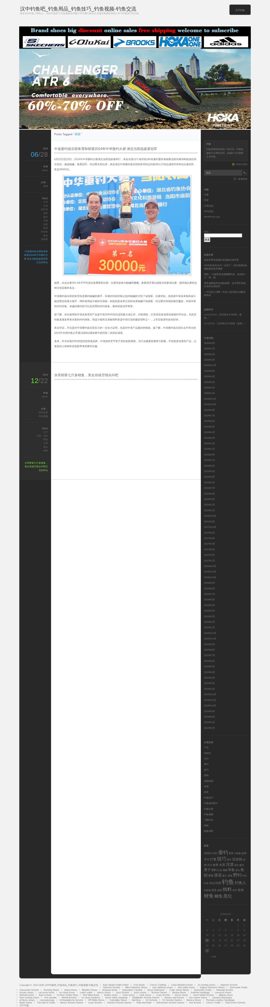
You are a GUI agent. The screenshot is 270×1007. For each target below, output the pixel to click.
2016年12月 (210, 566)
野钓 (237, 875)
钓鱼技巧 (208, 797)
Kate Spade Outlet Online (116, 985)
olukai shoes (70, 990)
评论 (208, 211)
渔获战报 (43, 412)
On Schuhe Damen (172, 1000)
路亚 (206, 792)
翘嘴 (225, 870)
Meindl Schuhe (69, 997)
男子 (207, 870)
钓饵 (218, 883)
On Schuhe (151, 1000)
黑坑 (227, 896)
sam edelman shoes (162, 987)
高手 (234, 890)
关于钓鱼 (240, 10)
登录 (206, 200)
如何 (244, 853)
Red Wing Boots (91, 995)
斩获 (45, 228)
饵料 (206, 825)
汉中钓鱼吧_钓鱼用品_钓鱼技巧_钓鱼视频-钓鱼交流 (78, 9)
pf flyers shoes (27, 1000)
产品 (206, 747)
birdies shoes (111, 995)
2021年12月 (210, 516)
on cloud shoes (67, 992)
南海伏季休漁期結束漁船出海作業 (221, 260)
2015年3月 (209, 677)
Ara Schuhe (195, 1002)
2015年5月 (209, 666)
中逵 (45, 205)
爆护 (241, 865)
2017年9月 (209, 532)
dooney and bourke (174, 997)
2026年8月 (209, 343)
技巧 (206, 770)
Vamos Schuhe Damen (71, 1002)
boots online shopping (116, 997)
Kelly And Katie (143, 1002)
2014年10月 (210, 705)
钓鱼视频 (43, 416)
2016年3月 (209, 616)
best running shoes (29, 997)
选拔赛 (44, 239)
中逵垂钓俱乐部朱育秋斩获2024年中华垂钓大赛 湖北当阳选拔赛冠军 (105, 149)
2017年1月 (209, 560)
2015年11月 (210, 638)
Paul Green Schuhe (235, 1002)
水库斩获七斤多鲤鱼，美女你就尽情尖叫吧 (86, 375)
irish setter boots (186, 987)
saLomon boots (46, 992)
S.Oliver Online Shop (67, 995)
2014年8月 (209, 716)
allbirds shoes (226, 995)
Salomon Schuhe (229, 985)
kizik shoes (145, 995)
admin (45, 170)
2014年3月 (209, 722)
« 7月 (213, 956)
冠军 (45, 213)
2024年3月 (209, 438)
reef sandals (50, 997)
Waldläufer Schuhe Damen (145, 997)
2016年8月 (209, 588)
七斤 (45, 432)
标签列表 (242, 179)
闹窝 (219, 890)
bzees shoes (181, 995)
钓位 (244, 875)
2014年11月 (210, 700)
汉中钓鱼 (24, 1005)
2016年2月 (209, 622)
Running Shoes (51, 990)
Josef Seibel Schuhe (203, 995)
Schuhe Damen (159, 992)
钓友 (206, 883)
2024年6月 (209, 421)
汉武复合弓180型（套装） (230, 323)
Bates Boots (26, 1002)
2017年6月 (209, 538)
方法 (209, 865)
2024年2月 (209, 443)
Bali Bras (136, 1000)
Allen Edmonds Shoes (136, 987)
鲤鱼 (45, 450)
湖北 (45, 235)
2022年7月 (209, 488)
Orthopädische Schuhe (71, 1000)
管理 (206, 786)
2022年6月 (209, 493)
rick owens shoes (198, 997)
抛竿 (229, 859)
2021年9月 (209, 521)
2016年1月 (209, 627)
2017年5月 (209, 543)
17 (207, 940)
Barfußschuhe (27, 995)
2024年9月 (209, 410)
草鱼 (231, 870)
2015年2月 (209, 683)
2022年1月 (209, 510)
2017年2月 (209, 555)
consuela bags (47, 1000)
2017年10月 (210, 527)
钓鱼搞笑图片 (211, 803)
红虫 (219, 870)
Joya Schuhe (122, 992)
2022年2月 (209, 504)
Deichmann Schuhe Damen (170, 1002)
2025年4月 (209, 376)
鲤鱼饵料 (208, 831)
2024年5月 (209, 426)
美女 (45, 447)
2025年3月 (209, 382)
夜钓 (206, 764)
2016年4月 (209, 610)
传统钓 (207, 753)
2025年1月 (209, 393)
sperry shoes (104, 992)
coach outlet (86, 992)
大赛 (45, 220)
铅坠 (214, 890)
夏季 (231, 853)
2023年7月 (209, 460)
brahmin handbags (200, 992)
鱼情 (241, 890)
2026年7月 (209, 348)
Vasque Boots (179, 992)
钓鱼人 (240, 883)
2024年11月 (210, 399)
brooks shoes (27, 992)
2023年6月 (209, 466)
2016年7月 (209, 594)
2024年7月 (209, 415)
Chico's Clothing (158, 985)
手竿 (206, 859)
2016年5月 (209, 605)
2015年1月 (209, 689)
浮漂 (230, 864)
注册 (206, 194)
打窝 (213, 859)
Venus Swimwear (156, 990)
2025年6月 (209, 371)
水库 (45, 443)
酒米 (230, 875)
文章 (208, 205)
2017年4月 (209, 549)
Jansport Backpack (222, 997)
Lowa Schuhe (163, 995)
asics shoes (140, 992)
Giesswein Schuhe (29, 990)
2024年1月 (209, 449)
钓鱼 (228, 881)
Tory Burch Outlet (46, 1002)
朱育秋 (44, 231)
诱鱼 (211, 875)
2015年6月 (209, 661)
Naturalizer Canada (132, 990)
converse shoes (223, 992)
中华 (45, 202)
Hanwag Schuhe (224, 990)
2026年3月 (209, 359)
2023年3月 (209, 477)
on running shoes (206, 985)
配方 (225, 875)
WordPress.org (212, 216)
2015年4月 (209, 672)
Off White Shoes (96, 1000)
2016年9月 (209, 583)
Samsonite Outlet (238, 987)
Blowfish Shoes (89, 990)
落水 (237, 870)
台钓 (206, 758)
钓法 (212, 883)
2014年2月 (209, 728)
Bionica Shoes (194, 1000)
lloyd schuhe (45, 995)
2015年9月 (209, 644)
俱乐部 (44, 209)
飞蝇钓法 (208, 820)
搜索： (207, 231)
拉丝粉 (237, 859)
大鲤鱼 (237, 853)
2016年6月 (209, 599)
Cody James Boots (179, 990)
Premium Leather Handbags (220, 1000)
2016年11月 (210, 571)
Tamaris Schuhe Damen (119, 1002)
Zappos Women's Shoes (212, 987)
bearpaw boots (109, 990)
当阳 (45, 224)
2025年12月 (210, 365)
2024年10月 (210, 404)
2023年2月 (209, 482)
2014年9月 (209, 711)
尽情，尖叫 (42, 436)
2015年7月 (209, 655)
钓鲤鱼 (207, 890)
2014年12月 (210, 694)
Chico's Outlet (213, 1002)
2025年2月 (209, 387)
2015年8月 (209, 650)
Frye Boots (139, 985)
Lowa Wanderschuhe (182, 985)
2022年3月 (209, 499)
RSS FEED (241, 164)
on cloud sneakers (90, 997)
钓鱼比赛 (208, 809)
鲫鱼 (218, 896)
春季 (215, 865)
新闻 (45, 186)
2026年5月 (209, 354)
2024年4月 (209, 432)
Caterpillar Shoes (118, 1000)
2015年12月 (210, 633)
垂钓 (45, 217)
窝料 (214, 870)
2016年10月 (210, 577)
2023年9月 (209, 454)
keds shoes (129, 995)
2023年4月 (209, 471)
